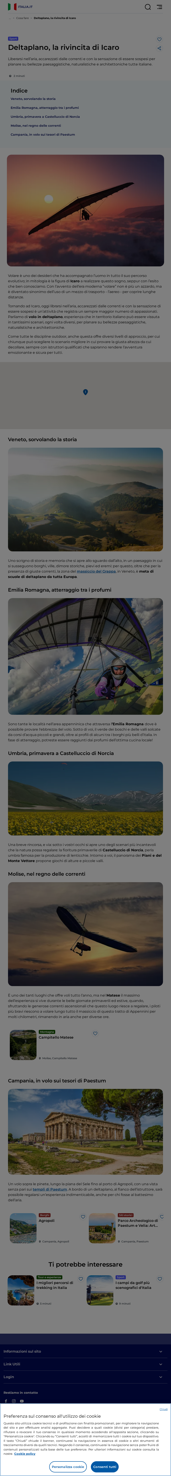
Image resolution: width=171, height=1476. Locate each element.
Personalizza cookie (68, 1467)
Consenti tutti (104, 1467)
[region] (85, 1439)
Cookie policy (24, 1453)
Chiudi (164, 1409)
